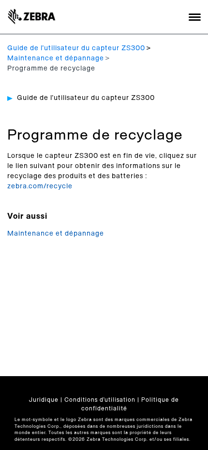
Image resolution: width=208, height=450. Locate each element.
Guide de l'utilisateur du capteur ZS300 (76, 48)
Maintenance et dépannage (55, 58)
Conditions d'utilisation (99, 400)
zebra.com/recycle (40, 186)
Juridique (44, 400)
